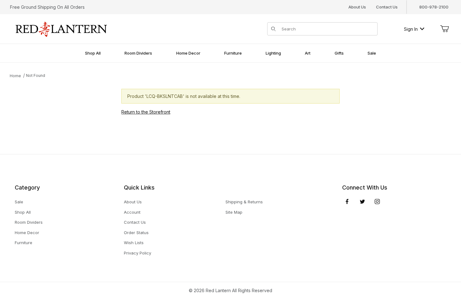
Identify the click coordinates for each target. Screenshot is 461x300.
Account (132, 212)
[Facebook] (347, 201)
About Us (357, 6)
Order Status (136, 232)
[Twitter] (362, 201)
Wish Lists (134, 242)
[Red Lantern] (61, 28)
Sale (19, 201)
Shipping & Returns (244, 201)
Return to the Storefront (145, 112)
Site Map (233, 212)
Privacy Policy (137, 252)
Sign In (411, 29)
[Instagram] (377, 201)
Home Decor (27, 232)
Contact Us (387, 6)
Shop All (23, 212)
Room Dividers (29, 222)
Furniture (23, 242)
